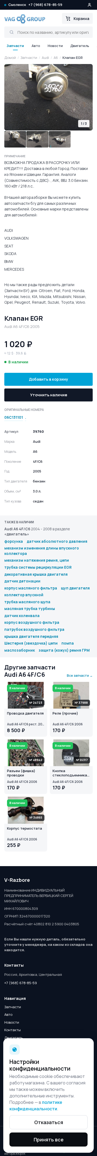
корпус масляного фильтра (30, 588)
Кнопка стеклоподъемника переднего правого (70, 773)
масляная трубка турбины (29, 608)
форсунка (13, 541)
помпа (67, 643)
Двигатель (79, 45)
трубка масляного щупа (27, 601)
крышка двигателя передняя (31, 636)
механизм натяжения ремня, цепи (36, 560)
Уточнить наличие (48, 394)
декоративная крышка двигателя (36, 574)
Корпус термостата (24, 828)
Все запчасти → (80, 675)
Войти (89, 5)
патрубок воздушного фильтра (34, 629)
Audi (45, 57)
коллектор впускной (23, 594)
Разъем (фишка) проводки (21, 773)
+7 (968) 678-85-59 (45, 4)
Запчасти (15, 45)
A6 (56, 57)
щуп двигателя (75, 588)
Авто (36, 45)
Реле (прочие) (65, 713)
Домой (10, 57)
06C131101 (13, 417)
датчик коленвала (22, 615)
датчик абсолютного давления (57, 541)
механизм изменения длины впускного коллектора (41, 551)
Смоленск (17, 4)
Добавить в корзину (48, 379)
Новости (55, 45)
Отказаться (48, 1122)
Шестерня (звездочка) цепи (31, 643)
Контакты (12, 1029)
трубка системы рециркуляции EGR (38, 567)
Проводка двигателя (25, 713)
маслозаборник (19, 650)
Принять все (49, 1139)
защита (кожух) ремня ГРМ (64, 650)
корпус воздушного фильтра (31, 622)
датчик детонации (22, 581)
